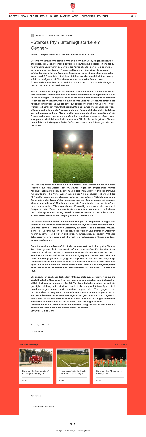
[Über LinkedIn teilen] (43, 324)
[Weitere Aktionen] (113, 35)
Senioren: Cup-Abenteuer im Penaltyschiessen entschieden (109, 372)
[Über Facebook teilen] (32, 324)
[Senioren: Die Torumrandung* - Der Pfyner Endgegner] (36, 358)
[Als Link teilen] (49, 324)
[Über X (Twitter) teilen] (37, 324)
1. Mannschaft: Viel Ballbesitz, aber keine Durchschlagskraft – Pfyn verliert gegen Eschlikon (72, 372)
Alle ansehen (121, 344)
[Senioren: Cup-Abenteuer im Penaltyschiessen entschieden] (110, 358)
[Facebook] (136, 16)
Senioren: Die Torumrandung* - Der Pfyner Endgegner (35, 372)
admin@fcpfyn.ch (83, 431)
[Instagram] (132, 16)
